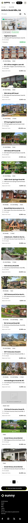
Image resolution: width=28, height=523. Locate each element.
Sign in (13, 2)
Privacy (3, 510)
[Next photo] (23, 23)
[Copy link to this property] (3, 36)
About (2, 503)
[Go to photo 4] (15, 29)
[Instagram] (8, 519)
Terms (2, 508)
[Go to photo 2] (13, 29)
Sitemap (3, 513)
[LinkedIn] (20, 519)
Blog (2, 506)
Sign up (19, 2)
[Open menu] (25, 2)
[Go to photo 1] (12, 29)
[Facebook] (2, 519)
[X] (14, 519)
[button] (14, 30)
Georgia (3, 7)
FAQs (2, 504)
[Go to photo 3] (14, 29)
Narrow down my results (15, 488)
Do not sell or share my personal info (10, 512)
